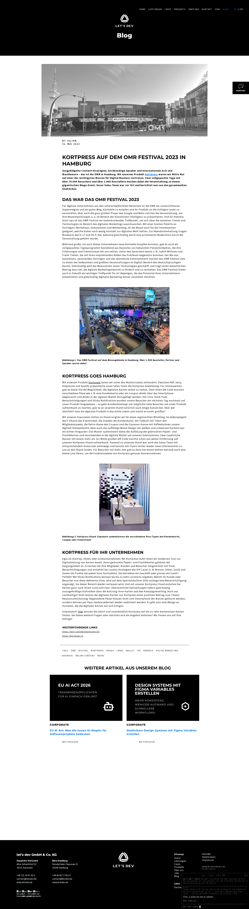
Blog (226, 9)
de (235, 9)
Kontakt (207, 9)
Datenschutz (209, 857)
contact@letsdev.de (26, 879)
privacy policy (193, 883)
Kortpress (151, 174)
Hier (80, 612)
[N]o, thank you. (190, 901)
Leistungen (155, 9)
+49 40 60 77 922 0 (61, 875)
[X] (246, 875)
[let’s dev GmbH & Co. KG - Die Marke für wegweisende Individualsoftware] (123, 866)
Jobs (217, 9)
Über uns (193, 9)
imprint (212, 883)
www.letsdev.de (24, 882)
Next (202, 710)
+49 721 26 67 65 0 (26, 875)
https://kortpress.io (72, 636)
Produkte (180, 9)
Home (142, 9)
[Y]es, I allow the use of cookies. (198, 897)
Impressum (208, 860)
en (241, 9)
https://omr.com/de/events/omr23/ (81, 631)
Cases (168, 9)
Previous (46, 710)
